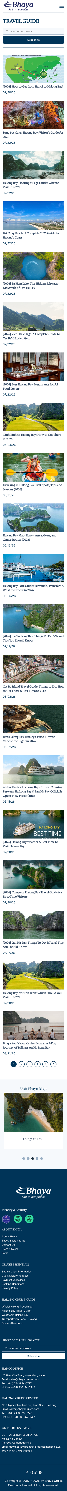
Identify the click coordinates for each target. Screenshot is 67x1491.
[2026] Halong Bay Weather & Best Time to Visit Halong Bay (30, 844)
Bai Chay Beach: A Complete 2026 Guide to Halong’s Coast (31, 235)
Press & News (10, 1248)
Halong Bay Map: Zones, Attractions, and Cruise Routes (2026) (29, 538)
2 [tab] (28, 1158)
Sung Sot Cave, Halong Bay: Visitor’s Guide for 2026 (33, 135)
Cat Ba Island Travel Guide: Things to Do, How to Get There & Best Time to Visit (33, 689)
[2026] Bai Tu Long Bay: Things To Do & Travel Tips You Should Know (33, 638)
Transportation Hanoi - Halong (19, 1318)
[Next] (53, 1064)
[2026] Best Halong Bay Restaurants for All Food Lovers (30, 387)
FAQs (5, 1252)
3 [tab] (32, 1158)
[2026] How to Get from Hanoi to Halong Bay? (33, 86)
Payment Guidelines (13, 1279)
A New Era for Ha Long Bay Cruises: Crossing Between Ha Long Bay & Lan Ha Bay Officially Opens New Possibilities (33, 791)
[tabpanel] (33, 1121)
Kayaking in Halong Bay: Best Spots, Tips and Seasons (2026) (32, 487)
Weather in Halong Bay (15, 1314)
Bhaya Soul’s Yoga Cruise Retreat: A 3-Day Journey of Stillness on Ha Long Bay (29, 1045)
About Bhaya (9, 1236)
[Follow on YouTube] (40, 1472)
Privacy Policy (10, 1288)
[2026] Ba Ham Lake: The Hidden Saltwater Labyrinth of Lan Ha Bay (31, 286)
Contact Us (8, 1244)
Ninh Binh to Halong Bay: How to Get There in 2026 (32, 437)
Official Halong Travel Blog (17, 1306)
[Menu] (61, 6)
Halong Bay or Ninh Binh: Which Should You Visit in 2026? (32, 995)
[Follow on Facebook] (27, 1472)
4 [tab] (37, 1158)
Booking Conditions (13, 1283)
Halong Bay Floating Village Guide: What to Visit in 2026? (31, 185)
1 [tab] (23, 1158)
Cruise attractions (12, 1323)
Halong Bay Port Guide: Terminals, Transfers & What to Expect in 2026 (33, 588)
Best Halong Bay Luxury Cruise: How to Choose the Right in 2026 (29, 739)
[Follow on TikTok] (35, 1472)
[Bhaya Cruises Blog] (18, 6)
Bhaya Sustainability (13, 1240)
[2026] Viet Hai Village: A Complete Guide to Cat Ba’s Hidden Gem (31, 336)
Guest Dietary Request (15, 1275)
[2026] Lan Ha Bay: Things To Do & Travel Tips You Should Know (33, 945)
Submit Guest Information (16, 1271)
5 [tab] (41, 1158)
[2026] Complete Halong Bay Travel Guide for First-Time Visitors (32, 894)
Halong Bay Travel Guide (16, 1310)
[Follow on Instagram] (31, 1472)
